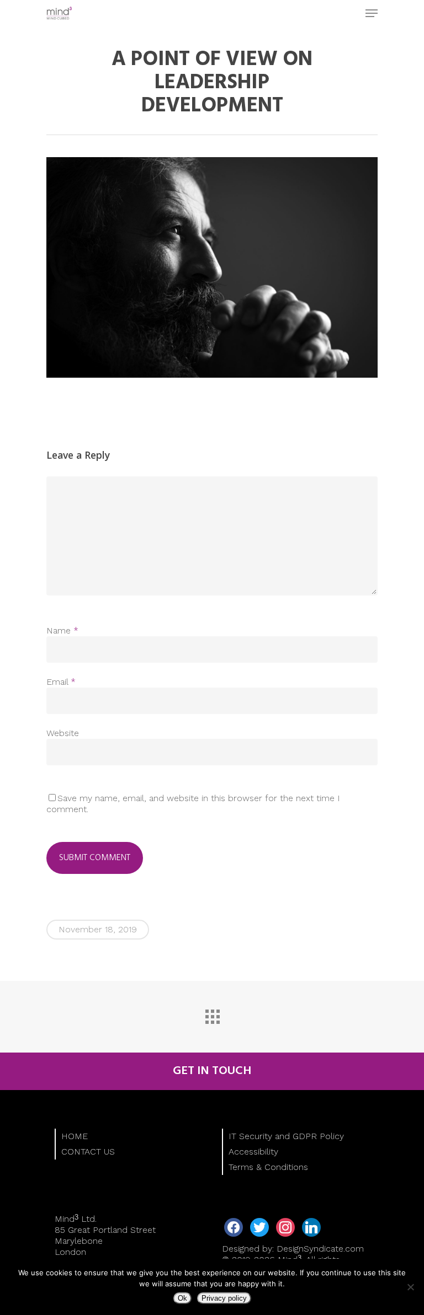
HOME (74, 1136)
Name (62, 630)
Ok (182, 1298)
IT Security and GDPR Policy (286, 1136)
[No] (410, 1286)
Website (62, 733)
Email (61, 682)
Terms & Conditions (268, 1167)
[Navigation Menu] (371, 13)
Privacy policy (224, 1298)
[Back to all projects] (212, 1014)
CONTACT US (88, 1151)
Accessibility (253, 1151)
